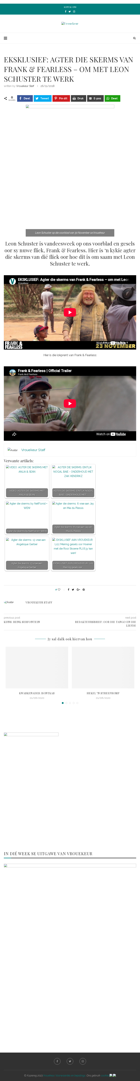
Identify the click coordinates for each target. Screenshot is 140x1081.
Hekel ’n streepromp (103, 693)
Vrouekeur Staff (25, 86)
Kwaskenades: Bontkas (37, 693)
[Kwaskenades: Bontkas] (37, 667)
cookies (105, 1075)
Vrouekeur (49, 1075)
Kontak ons (70, 7)
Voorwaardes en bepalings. (70, 1075)
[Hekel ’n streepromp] (103, 667)
